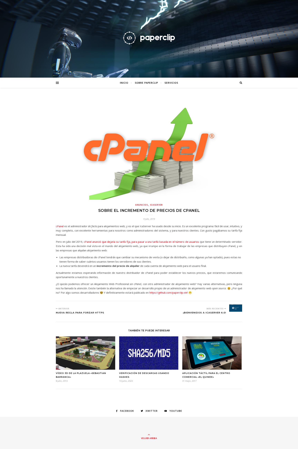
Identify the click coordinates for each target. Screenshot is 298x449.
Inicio (124, 82)
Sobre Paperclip (146, 82)
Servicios (171, 82)
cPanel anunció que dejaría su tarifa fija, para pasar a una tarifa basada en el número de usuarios (141, 241)
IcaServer (156, 204)
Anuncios (141, 204)
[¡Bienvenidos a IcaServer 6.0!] (235, 308)
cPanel (60, 226)
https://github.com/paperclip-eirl (168, 292)
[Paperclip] (149, 38)
